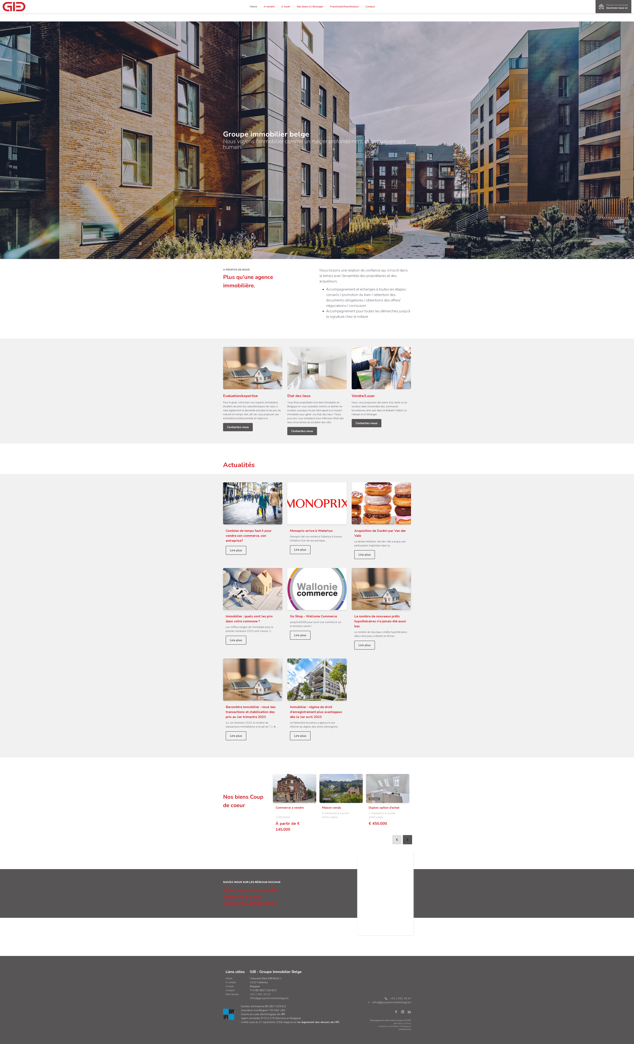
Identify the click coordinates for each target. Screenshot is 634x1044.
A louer (285, 6)
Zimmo (408, 1023)
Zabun (400, 1023)
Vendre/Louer (363, 395)
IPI (283, 1014)
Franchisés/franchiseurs (344, 6)
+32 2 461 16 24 (260, 994)
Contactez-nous (238, 427)
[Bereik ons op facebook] (397, 1011)
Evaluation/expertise (240, 395)
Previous (397, 839)
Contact (370, 6)
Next (407, 839)
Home (253, 6)
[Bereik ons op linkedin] (409, 1011)
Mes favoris (232, 994)
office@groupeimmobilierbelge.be (269, 998)
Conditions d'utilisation (389, 1026)
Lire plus (236, 550)
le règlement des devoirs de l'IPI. (319, 1022)
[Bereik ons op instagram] (404, 1011)
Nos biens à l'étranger (310, 6)
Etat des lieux (299, 395)
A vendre (269, 6)
